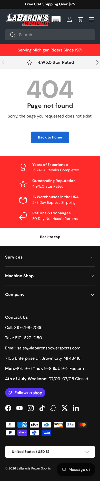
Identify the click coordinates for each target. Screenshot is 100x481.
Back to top (50, 236)
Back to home (50, 137)
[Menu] (91, 19)
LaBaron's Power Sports (34, 468)
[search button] (10, 35)
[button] (56, 19)
